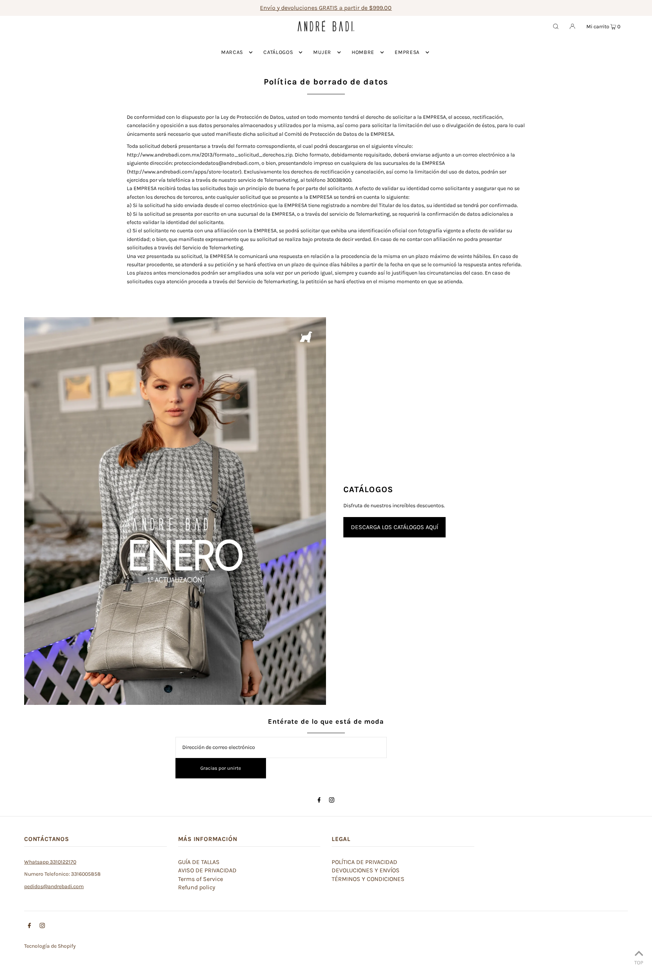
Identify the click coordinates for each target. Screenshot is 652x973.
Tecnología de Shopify (50, 946)
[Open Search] (556, 26)
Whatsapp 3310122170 (50, 862)
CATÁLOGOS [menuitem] (278, 52)
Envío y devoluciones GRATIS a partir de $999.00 (326, 7)
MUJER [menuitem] (322, 52)
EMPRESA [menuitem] (407, 52)
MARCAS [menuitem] (232, 52)
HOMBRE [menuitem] (363, 52)
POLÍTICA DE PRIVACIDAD (364, 862)
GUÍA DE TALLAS (199, 862)
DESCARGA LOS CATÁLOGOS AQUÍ (394, 527)
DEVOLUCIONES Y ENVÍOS (366, 870)
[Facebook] (319, 801)
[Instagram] (331, 801)
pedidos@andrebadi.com (54, 886)
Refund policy (196, 887)
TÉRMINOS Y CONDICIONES (368, 878)
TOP (638, 962)
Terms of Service (200, 878)
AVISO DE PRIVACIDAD (207, 870)
